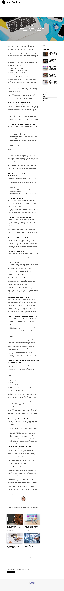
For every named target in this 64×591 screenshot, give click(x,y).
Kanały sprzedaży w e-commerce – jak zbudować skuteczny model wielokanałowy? (32, 527)
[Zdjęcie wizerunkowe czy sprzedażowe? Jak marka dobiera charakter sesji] (15, 519)
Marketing (32, 25)
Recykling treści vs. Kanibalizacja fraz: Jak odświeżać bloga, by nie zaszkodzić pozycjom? (13, 546)
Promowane (45, 100)
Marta (23, 502)
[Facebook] (31, 583)
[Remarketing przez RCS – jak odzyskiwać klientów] (32, 538)
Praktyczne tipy (45, 98)
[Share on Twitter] (3, 50)
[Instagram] (33, 583)
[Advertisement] (32, 11)
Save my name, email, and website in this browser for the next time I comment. (18, 569)
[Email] (3, 54)
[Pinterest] (3, 52)
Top (32, 588)
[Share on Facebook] (3, 47)
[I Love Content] (11, 2)
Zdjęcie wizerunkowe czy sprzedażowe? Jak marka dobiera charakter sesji (14, 527)
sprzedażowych (11, 322)
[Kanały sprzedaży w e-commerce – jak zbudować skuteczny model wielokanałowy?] (32, 519)
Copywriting (45, 92)
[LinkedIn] (13, 494)
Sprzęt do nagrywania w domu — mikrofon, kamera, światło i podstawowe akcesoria (53, 75)
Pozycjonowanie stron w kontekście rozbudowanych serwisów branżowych (53, 61)
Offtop (44, 96)
